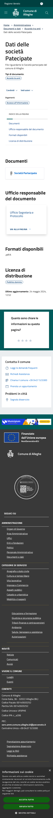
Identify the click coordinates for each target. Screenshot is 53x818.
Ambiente (16, 627)
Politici (10, 547)
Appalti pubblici (14, 590)
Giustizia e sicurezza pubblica (26, 618)
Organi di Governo (16, 529)
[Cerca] (47, 13)
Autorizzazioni (19, 636)
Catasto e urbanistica (17, 594)
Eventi (10, 682)
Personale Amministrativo (20, 552)
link (12, 793)
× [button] (50, 770)
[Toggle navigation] (6, 12)
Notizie (10, 654)
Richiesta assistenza (17, 755)
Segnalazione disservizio (19, 746)
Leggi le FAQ (13, 751)
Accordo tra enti (32, 28)
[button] (26, 813)
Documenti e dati (12, 28)
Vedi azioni (25, 90)
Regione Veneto (12, 3)
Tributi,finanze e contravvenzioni (28, 622)
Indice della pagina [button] (19, 114)
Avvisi (10, 664)
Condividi (10, 90)
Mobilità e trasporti (16, 599)
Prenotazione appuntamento (21, 741)
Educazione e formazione (24, 613)
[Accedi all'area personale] (41, 3)
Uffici (9, 538)
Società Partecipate (25, 173)
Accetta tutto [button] (26, 799)
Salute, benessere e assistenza (27, 632)
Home (6, 25)
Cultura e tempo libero (18, 576)
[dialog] (26, 792)
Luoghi (10, 677)
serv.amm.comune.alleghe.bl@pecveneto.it (24, 724)
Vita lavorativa (14, 580)
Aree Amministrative (17, 533)
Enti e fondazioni (15, 543)
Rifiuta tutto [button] (26, 806)
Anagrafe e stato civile (18, 571)
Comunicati (12, 659)
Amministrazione (22, 25)
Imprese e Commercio (17, 585)
